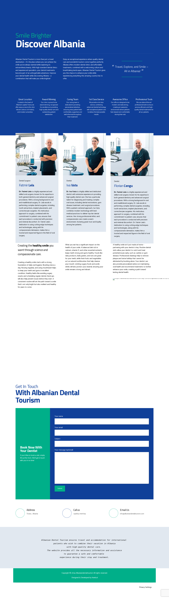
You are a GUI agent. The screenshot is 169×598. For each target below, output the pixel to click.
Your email (59, 427)
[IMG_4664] (37, 154)
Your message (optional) (64, 449)
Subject (57, 438)
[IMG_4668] (132, 154)
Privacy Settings (145, 587)
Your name (59, 416)
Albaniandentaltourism (84, 573)
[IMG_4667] (84, 154)
